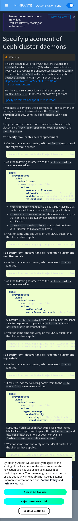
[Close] (66, 463)
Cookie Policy (49, 480)
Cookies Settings (34, 510)
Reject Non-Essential (34, 501)
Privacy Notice (14, 483)
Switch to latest (59, 17)
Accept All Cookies (35, 492)
